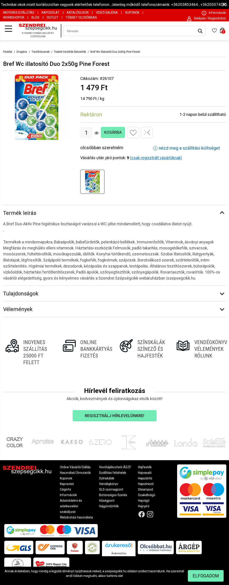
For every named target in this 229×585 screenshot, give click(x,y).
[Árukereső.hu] (119, 546)
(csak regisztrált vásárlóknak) (156, 157)
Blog (35, 17)
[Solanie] (214, 442)
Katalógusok (78, 12)
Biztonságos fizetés (113, 495)
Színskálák (106, 478)
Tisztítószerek (40, 51)
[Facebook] (141, 514)
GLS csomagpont (111, 489)
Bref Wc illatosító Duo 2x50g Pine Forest (115, 51)
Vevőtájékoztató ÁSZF (115, 467)
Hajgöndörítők (109, 506)
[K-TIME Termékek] (128, 442)
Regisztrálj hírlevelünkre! (114, 415)
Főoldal (7, 51)
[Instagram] (150, 514)
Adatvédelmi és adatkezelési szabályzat (71, 506)
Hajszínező (146, 484)
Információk (68, 495)
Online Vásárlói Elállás (75, 467)
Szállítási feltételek (112, 472)
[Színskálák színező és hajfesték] (143, 352)
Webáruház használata (76, 517)
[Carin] (157, 442)
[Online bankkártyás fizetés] (85, 352)
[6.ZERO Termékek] (100, 442)
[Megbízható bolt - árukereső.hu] (92, 547)
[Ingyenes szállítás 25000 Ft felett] (28, 352)
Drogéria (22, 51)
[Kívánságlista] (214, 31)
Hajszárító (145, 478)
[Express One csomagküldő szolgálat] (50, 547)
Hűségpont (106, 500)
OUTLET (52, 17)
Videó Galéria (107, 12)
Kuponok (132, 12)
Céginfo (65, 489)
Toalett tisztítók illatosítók (70, 51)
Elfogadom (206, 576)
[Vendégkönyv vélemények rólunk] (200, 352)
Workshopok (13, 17)
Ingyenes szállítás (18, 12)
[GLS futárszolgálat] (18, 547)
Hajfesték (145, 467)
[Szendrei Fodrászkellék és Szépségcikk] (39, 31)
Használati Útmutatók (75, 472)
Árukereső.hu (118, 553)
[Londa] (185, 442)
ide (120, 576)
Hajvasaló (145, 472)
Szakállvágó (146, 495)
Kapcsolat (50, 12)
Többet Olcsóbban (81, 17)
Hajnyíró (143, 506)
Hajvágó (143, 500)
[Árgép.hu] (189, 547)
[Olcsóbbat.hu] (156, 547)
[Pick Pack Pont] (75, 547)
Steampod (145, 489)
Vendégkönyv (108, 484)
